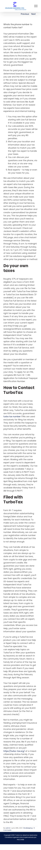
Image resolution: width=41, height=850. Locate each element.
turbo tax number (12, 416)
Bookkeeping (28, 828)
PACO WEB (20, 840)
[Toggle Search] (28, 6)
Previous (25, 14)
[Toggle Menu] (36, 6)
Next (33, 14)
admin (7, 828)
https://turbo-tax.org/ (14, 751)
